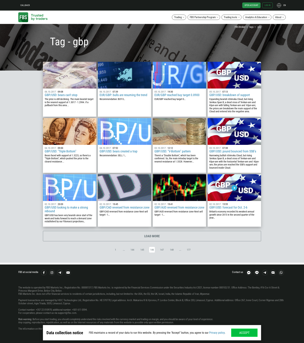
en (284, 5)
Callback (25, 5)
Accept (244, 333)
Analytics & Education (256, 17)
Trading (178, 17)
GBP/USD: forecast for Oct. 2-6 (228, 207)
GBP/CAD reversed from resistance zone (124, 207)
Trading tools (230, 17)
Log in (267, 5)
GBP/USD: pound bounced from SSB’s (232, 151)
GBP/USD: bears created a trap (118, 151)
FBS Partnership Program (203, 17)
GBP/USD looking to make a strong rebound (66, 209)
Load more (152, 236)
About (278, 17)
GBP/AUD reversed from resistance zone (179, 207)
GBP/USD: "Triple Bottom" (60, 151)
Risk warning (24, 319)
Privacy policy (217, 332)
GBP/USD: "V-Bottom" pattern (172, 151)
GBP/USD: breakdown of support (229, 95)
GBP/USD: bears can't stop (61, 95)
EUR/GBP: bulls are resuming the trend (123, 95)
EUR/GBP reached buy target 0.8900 (177, 95)
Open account (251, 5)
